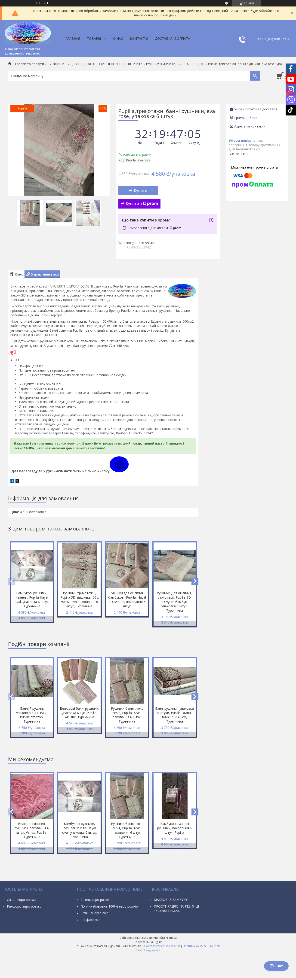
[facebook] (12, 481)
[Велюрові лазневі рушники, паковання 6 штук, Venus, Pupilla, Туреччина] (32, 796)
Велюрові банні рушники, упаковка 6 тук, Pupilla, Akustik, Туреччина (79, 712)
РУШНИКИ (55, 64)
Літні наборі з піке (94, 913)
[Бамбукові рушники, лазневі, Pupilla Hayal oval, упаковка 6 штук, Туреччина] (32, 565)
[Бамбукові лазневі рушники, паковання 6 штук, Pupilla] (175, 796)
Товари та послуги (29, 64)
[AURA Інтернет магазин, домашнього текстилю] (28, 32)
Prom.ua (171, 938)
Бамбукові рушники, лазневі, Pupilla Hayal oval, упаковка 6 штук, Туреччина (32, 599)
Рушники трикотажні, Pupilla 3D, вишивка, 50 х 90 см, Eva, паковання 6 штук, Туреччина (79, 599)
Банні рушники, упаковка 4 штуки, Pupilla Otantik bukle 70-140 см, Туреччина (174, 715)
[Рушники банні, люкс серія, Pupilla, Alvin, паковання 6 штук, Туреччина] (127, 681)
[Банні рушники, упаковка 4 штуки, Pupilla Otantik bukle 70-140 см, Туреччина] (175, 681)
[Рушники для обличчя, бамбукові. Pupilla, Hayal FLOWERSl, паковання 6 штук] (127, 565)
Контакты (139, 38)
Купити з (134, 203)
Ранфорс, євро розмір (24, 906)
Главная (72, 38)
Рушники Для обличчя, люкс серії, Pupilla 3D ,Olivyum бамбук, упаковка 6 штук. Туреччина (174, 602)
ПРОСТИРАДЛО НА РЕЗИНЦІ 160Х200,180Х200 (176, 908)
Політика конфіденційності (201, 946)
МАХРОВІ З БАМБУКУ (171, 899)
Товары (94, 38)
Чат (280, 966)
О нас (118, 38)
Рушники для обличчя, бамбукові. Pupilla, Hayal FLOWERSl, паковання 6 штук (127, 599)
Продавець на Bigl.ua (148, 942)
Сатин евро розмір (21, 899)
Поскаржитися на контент (162, 946)
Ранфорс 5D (90, 919)
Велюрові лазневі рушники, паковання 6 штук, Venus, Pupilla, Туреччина (32, 830)
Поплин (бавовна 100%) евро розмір (109, 906)
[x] (17, 481)
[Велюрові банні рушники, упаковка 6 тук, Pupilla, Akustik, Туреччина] (79, 681)
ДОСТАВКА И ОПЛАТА (172, 38)
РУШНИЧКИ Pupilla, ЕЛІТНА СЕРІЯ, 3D (175, 64)
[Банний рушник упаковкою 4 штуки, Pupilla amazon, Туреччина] (32, 681)
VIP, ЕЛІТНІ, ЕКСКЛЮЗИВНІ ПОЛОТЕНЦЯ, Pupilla (105, 64)
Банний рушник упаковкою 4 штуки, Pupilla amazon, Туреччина (31, 715)
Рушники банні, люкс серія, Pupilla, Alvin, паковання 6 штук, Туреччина (127, 715)
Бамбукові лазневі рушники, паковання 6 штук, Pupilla (174, 828)
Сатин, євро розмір (95, 899)
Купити (140, 190)
